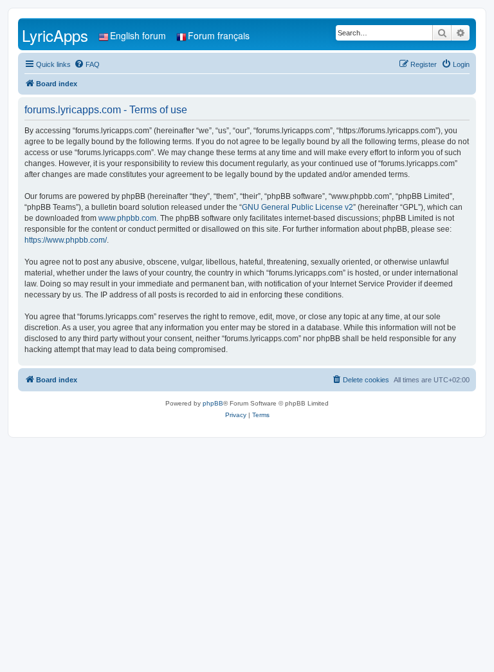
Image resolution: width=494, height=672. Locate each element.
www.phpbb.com (127, 218)
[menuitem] (87, 64)
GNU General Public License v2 (297, 207)
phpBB (213, 403)
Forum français (219, 35)
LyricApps (55, 35)
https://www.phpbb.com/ (65, 240)
